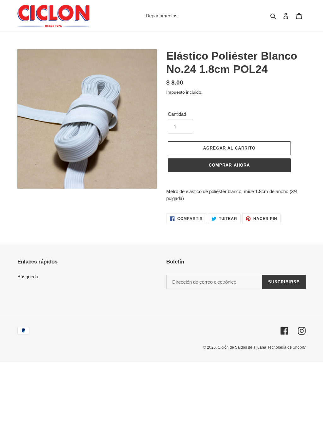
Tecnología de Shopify (286, 347)
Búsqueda (27, 276)
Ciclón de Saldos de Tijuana (242, 347)
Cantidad (177, 114)
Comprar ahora (229, 165)
